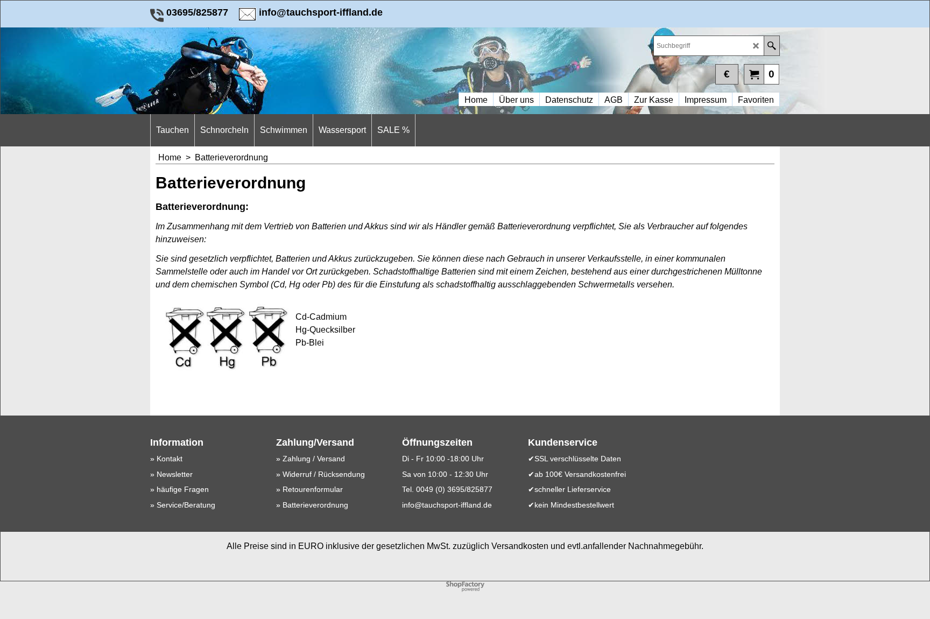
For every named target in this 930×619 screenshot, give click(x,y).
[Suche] (771, 45)
